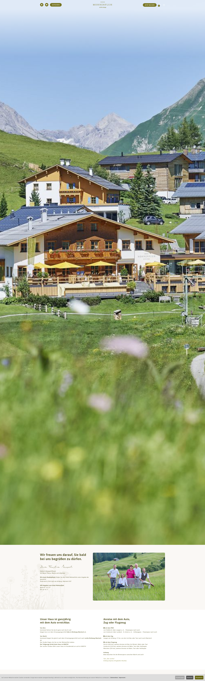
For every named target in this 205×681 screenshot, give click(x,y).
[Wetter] (41, 4)
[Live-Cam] (46, 4)
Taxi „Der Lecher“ (109, 658)
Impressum (122, 677)
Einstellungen (180, 677)
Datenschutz (114, 677)
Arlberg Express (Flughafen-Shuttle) (115, 660)
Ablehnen (190, 677)
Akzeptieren (199, 677)
